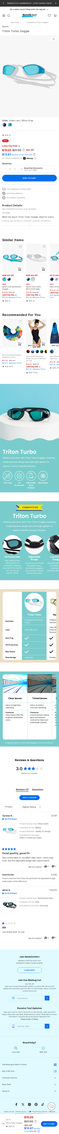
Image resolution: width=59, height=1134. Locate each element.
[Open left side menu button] (3, 15)
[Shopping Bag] (55, 15)
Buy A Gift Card (8, 1071)
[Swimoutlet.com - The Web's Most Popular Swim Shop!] (29, 15)
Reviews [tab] (22, 790)
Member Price (18, 155)
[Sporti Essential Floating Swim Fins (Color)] (12, 333)
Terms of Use (9, 1112)
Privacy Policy (26, 1019)
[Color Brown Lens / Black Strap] (4, 125)
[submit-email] (47, 998)
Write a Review (31, 798)
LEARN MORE (29, 970)
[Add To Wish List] (53, 39)
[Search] (8, 15)
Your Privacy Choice (39, 1112)
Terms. (35, 1019)
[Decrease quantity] (5, 169)
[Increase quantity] (15, 169)
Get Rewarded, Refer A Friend (14, 1064)
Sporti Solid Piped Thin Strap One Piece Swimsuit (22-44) (36, 358)
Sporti (5, 26)
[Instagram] (29, 1104)
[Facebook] (16, 1104)
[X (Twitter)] (23, 1104)
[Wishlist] (49, 15)
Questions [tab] (37, 790)
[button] (6, 135)
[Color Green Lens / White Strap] (10, 125)
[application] (51, 1106)
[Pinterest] (36, 1104)
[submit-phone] (47, 1026)
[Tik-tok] (42, 1104)
